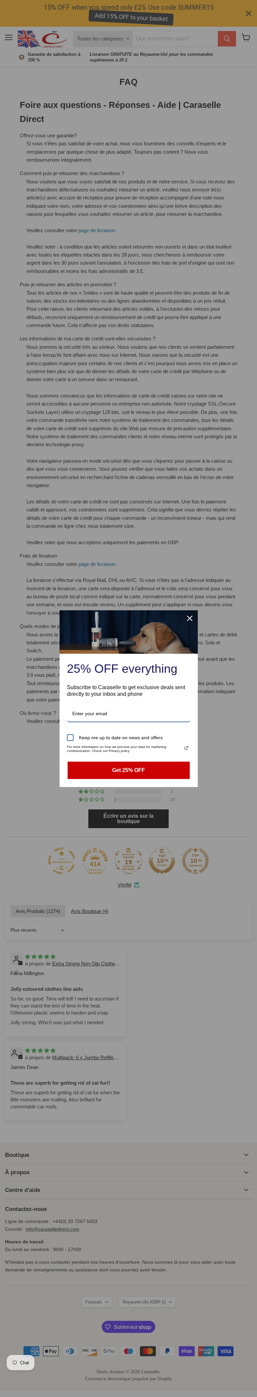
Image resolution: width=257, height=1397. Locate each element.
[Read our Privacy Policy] (186, 748)
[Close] (190, 618)
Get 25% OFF (128, 770)
